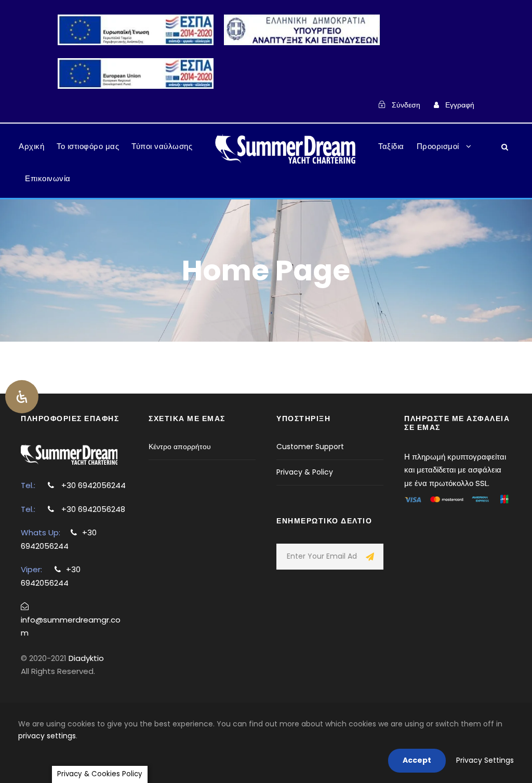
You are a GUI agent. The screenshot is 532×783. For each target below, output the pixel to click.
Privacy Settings (485, 760)
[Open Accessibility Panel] (21, 396)
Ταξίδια (391, 146)
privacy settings (47, 736)
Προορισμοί (438, 146)
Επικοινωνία (48, 178)
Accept (417, 760)
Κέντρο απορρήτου (180, 446)
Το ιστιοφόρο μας (88, 146)
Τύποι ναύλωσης (161, 146)
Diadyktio (86, 658)
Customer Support (310, 446)
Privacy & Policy (304, 472)
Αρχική (31, 146)
